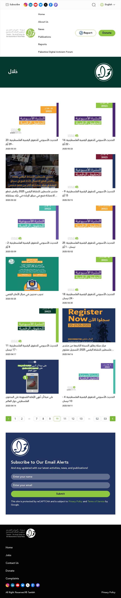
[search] (94, 5)
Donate (10, 571)
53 (105, 418)
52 (97, 418)
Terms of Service (96, 501)
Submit (60, 494)
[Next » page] (112, 418)
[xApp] (46, 5)
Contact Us (12, 563)
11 (64, 418)
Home (41, 14)
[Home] (21, 33)
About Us (43, 22)
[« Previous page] (8, 418)
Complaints (12, 578)
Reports (42, 44)
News (41, 29)
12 (73, 418)
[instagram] (25, 5)
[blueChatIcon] (41, 5)
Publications (44, 37)
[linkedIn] (30, 5)
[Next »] (112, 418)
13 (81, 418)
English (108, 4)
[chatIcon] (56, 5)
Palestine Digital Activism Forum (55, 52)
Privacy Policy (75, 501)
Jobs (8, 555)
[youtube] (35, 5)
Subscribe (15, 4)
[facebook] (51, 5)
